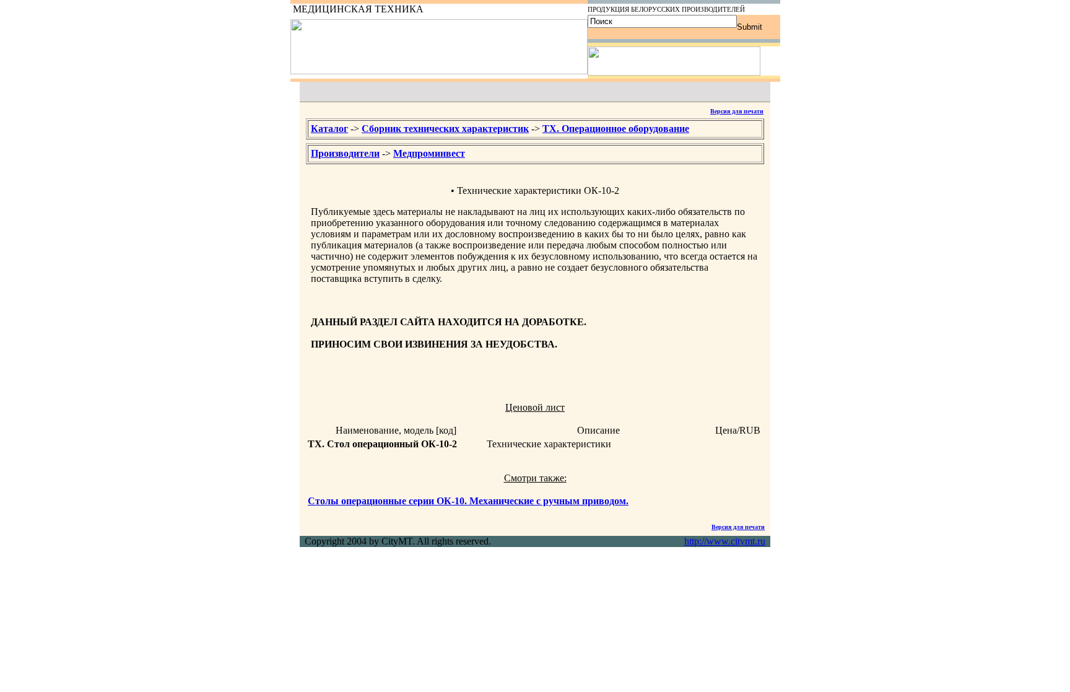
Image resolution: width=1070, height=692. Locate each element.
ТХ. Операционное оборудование (615, 128)
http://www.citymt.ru (724, 541)
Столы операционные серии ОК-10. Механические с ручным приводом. (468, 501)
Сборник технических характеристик (445, 128)
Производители (345, 153)
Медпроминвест (429, 153)
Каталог (329, 128)
